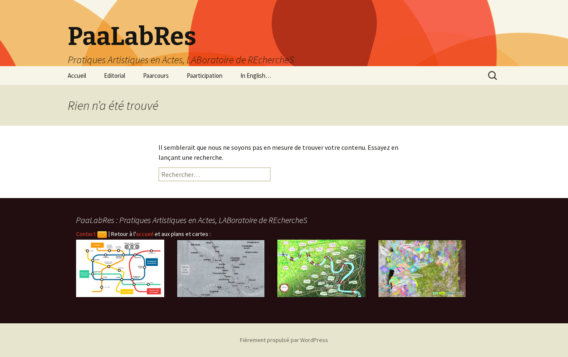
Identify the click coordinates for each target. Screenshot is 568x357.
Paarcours (156, 75)
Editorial (114, 75)
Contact (86, 234)
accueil (144, 234)
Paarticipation (204, 75)
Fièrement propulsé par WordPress (284, 340)
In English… (255, 75)
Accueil (77, 75)
